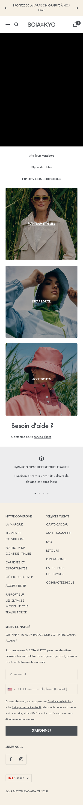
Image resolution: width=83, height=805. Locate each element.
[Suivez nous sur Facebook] (11, 759)
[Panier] (75, 24)
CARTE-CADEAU (57, 524)
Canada (19, 778)
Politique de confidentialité (26, 707)
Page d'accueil (41, 135)
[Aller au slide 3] (43, 493)
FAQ (49, 542)
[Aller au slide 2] (39, 493)
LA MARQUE (14, 524)
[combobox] (13, 689)
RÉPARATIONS (55, 559)
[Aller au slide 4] (47, 493)
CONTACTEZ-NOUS (60, 582)
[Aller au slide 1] (35, 493)
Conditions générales (59, 701)
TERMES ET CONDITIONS (15, 536)
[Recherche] (16, 24)
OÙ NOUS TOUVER (19, 577)
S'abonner (41, 731)
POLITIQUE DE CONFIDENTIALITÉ (18, 551)
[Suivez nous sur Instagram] (21, 759)
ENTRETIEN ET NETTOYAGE (56, 571)
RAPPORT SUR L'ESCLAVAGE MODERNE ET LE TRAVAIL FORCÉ (17, 603)
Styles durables (41, 167)
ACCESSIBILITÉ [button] (16, 586)
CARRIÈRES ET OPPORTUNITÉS (16, 565)
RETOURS (52, 551)
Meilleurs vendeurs (41, 156)
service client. (42, 437)
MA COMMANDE (58, 533)
